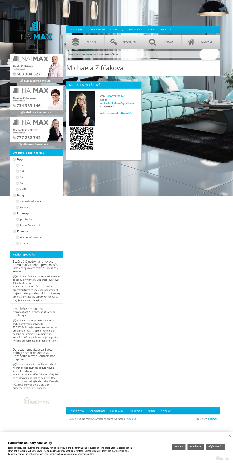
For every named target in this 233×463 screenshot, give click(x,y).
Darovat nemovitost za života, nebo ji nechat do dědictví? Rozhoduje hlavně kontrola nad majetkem (34, 354)
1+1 (22, 165)
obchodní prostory (31, 237)
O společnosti (97, 29)
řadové (24, 207)
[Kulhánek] (36, 68)
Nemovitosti (77, 29)
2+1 (22, 177)
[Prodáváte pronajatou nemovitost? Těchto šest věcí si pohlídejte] (37, 322)
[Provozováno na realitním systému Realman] (36, 400)
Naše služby (116, 29)
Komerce (22, 231)
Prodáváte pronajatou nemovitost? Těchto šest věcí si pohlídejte (34, 312)
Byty (19, 159)
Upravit (179, 446)
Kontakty (166, 29)
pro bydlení (26, 219)
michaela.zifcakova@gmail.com (117, 103)
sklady (23, 243)
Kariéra (151, 29)
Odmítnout (195, 446)
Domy (20, 195)
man (213, 418)
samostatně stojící (30, 201)
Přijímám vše (215, 446)
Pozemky (22, 213)
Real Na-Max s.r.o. (90, 54)
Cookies (131, 418)
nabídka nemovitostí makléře (116, 113)
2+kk (22, 171)
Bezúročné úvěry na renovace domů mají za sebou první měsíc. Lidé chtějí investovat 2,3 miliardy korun (35, 266)
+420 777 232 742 (115, 96)
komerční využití (29, 225)
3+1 (22, 183)
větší (22, 189)
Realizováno (135, 29)
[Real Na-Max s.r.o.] (36, 24)
